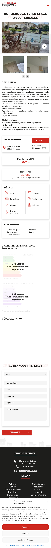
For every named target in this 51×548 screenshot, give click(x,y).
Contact (38, 489)
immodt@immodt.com (28, 470)
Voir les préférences (25, 540)
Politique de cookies (12, 545)
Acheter (12, 484)
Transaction (12, 494)
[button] (47, 502)
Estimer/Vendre (38, 494)
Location (12, 492)
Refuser (25, 534)
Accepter (25, 527)
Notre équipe (38, 484)
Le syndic (38, 492)
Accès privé (12, 497)
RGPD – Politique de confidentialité (32, 545)
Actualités (38, 486)
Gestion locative (13, 489)
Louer (13, 486)
